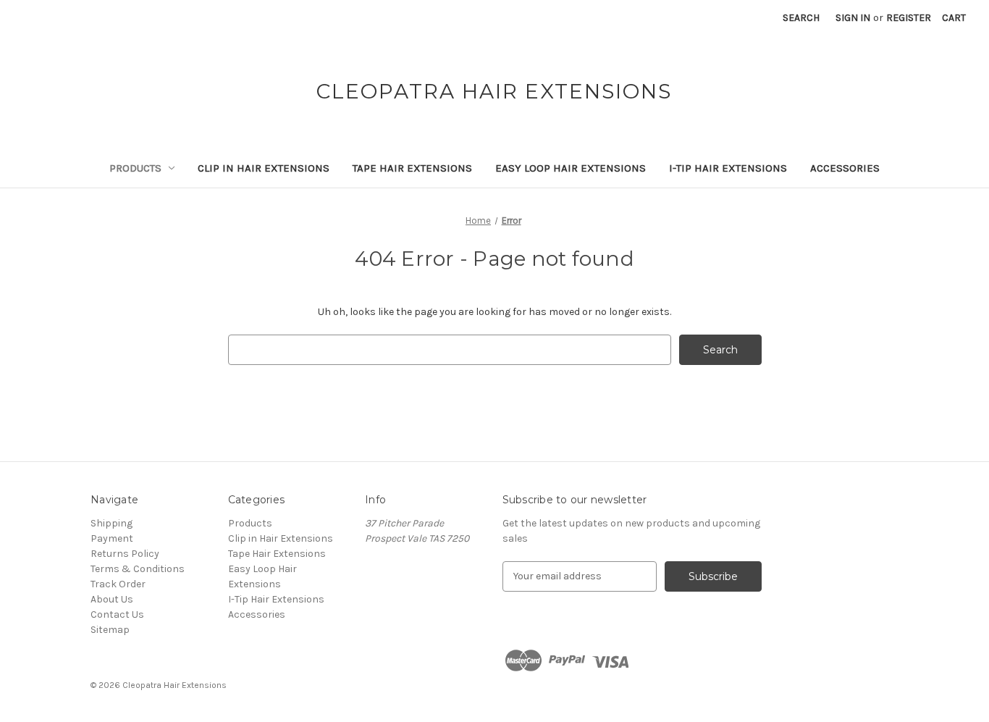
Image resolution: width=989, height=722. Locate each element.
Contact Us (117, 614)
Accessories (845, 168)
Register (908, 18)
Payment (112, 538)
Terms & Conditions (138, 569)
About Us (112, 599)
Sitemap (110, 630)
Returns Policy (125, 553)
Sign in (853, 18)
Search (801, 18)
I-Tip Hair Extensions (728, 168)
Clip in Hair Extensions (263, 168)
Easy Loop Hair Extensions (570, 168)
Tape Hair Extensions (412, 168)
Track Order (118, 584)
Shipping (111, 523)
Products (135, 168)
